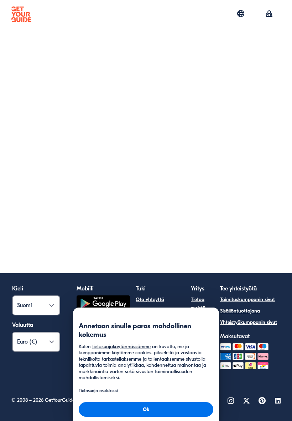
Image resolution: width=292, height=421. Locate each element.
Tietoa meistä (198, 303)
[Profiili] (269, 14)
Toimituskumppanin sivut (247, 299)
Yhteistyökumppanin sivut (248, 322)
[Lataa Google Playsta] (103, 304)
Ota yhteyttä (150, 299)
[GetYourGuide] (21, 14)
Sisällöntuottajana (240, 311)
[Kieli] (240, 13)
